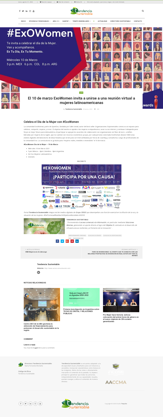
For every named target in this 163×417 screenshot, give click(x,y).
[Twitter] (23, 10)
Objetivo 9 (110, 225)
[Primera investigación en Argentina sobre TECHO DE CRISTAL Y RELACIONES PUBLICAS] (81, 297)
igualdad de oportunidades (112, 235)
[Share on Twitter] (62, 241)
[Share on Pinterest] (72, 241)
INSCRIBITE (81, 161)
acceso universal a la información (93, 222)
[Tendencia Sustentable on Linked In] (38, 272)
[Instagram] (30, 10)
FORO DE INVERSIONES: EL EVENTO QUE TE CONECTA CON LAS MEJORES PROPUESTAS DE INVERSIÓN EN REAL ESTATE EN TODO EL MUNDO (113, 253)
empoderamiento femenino (77, 235)
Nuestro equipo (47, 2)
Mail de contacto (64, 2)
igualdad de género (94, 235)
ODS (70, 238)
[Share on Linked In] (77, 241)
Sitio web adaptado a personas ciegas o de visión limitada (105, 2)
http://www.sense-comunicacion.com (57, 268)
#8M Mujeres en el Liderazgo (36, 252)
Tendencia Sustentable (73, 109)
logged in (36, 348)
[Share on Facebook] (57, 241)
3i (80, 93)
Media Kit (79, 2)
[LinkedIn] (26, 10)
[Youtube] (33, 10)
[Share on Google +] (67, 241)
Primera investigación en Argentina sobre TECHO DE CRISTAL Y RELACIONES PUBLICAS (81, 311)
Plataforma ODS (78, 238)
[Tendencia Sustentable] (75, 403)
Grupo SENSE (81, 212)
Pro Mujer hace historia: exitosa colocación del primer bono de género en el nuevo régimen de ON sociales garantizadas (121, 318)
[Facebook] (19, 10)
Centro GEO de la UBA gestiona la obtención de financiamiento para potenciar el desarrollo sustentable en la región (41, 327)
